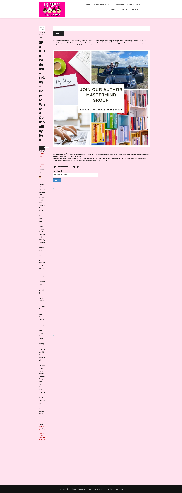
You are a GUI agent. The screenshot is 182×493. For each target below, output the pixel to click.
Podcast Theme (118, 489)
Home (88, 4)
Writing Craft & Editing (42, 34)
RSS (43, 172)
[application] (42, 148)
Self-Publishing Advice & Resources (126, 4)
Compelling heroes (42, 431)
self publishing (42, 437)
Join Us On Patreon (101, 4)
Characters (42, 427)
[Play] (41, 148)
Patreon (75, 153)
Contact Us (136, 9)
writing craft (42, 440)
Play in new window (41, 156)
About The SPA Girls (119, 9)
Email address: (59, 171)
